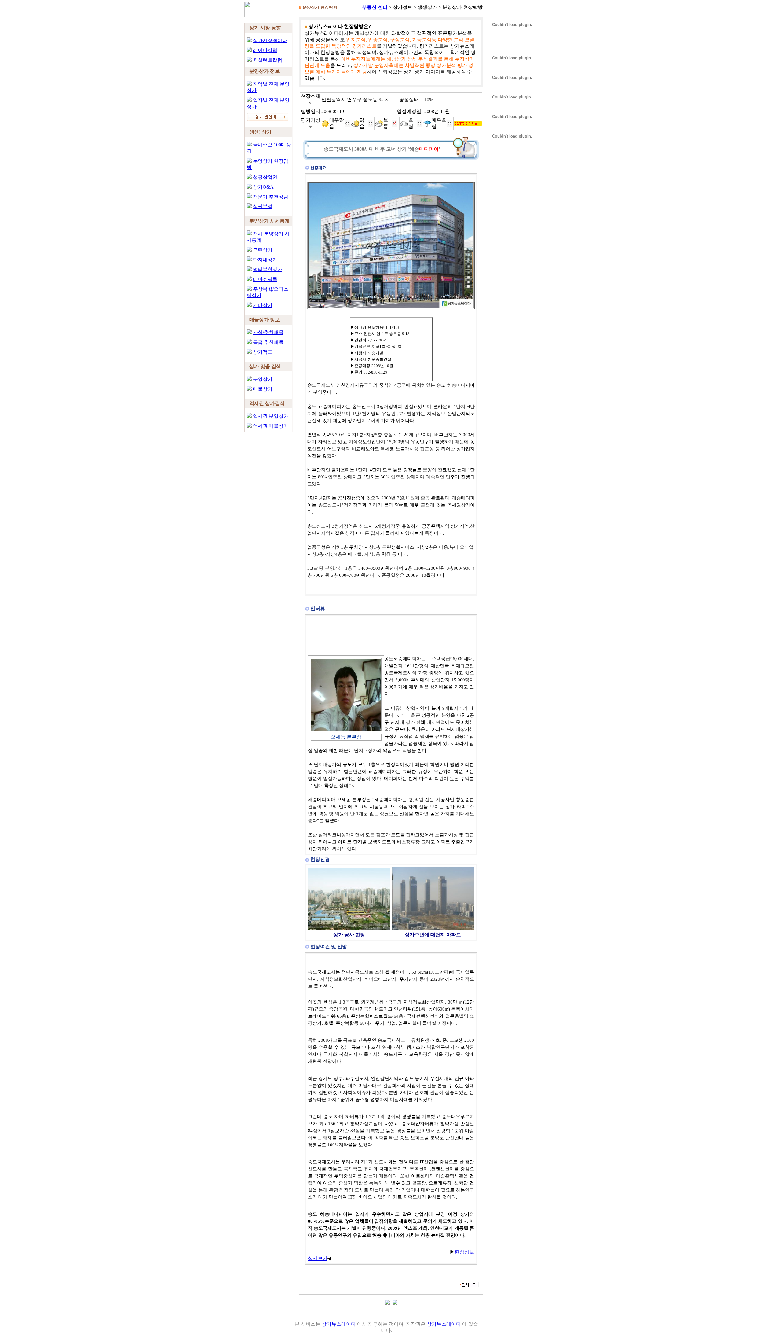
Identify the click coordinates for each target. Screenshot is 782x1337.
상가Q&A (263, 187)
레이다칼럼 (265, 50)
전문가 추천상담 (270, 196)
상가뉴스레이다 (339, 1324)
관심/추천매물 (268, 332)
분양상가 (262, 379)
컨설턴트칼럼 (267, 60)
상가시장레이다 (270, 40)
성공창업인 (265, 177)
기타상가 (262, 305)
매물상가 (262, 389)
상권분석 (262, 206)
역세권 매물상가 (270, 426)
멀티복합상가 (267, 269)
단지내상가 (265, 259)
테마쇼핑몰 (265, 279)
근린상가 (262, 249)
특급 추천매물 (268, 342)
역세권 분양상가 (270, 416)
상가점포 (262, 352)
